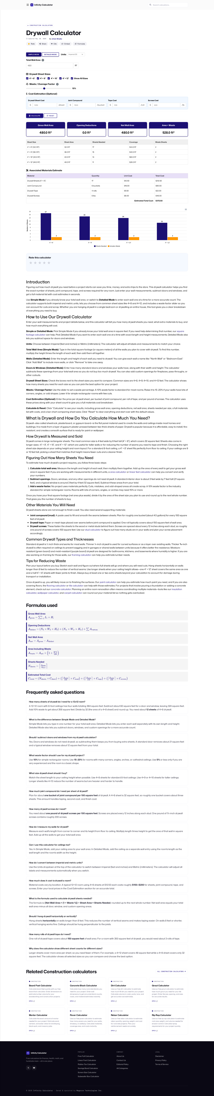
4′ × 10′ (54, 78)
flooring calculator (56, 585)
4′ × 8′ (32, 78)
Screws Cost (153, 100)
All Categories (122, 1068)
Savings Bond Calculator (88, 1068)
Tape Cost (112, 100)
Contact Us (121, 1060)
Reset (51, 116)
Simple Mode (33, 54)
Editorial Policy (122, 1064)
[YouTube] (34, 1068)
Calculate (35, 116)
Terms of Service (162, 1064)
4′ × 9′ (43, 78)
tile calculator (76, 585)
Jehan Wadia (57, 39)
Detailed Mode (50, 54)
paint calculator (108, 582)
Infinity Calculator (39, 1053)
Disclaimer (159, 1056)
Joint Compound (75, 100)
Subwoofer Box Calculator (88, 1076)
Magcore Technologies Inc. (89, 1091)
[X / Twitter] (28, 1068)
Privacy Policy (160, 1060)
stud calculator (93, 529)
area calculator (118, 472)
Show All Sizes (81, 78)
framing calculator (81, 554)
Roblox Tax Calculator (87, 1064)
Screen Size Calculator (87, 1072)
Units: (63, 54)
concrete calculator (61, 589)
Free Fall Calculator (86, 1056)
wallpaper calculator (48, 592)
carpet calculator (73, 592)
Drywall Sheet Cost (36, 100)
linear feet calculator (140, 472)
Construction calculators (41, 25)
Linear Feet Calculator (87, 1060)
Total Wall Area (35, 60)
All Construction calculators (170, 971)
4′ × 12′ (66, 78)
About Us (120, 1056)
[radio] (31, 262)
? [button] (43, 60)
